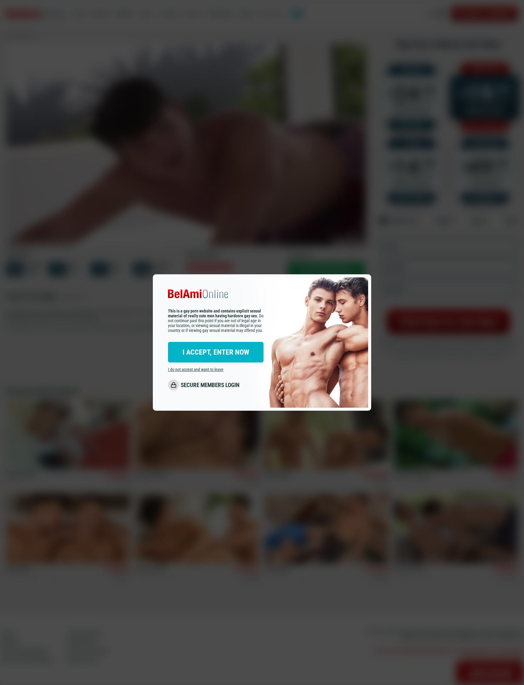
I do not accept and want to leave (195, 369)
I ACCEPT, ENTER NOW (216, 352)
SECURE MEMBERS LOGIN (210, 385)
